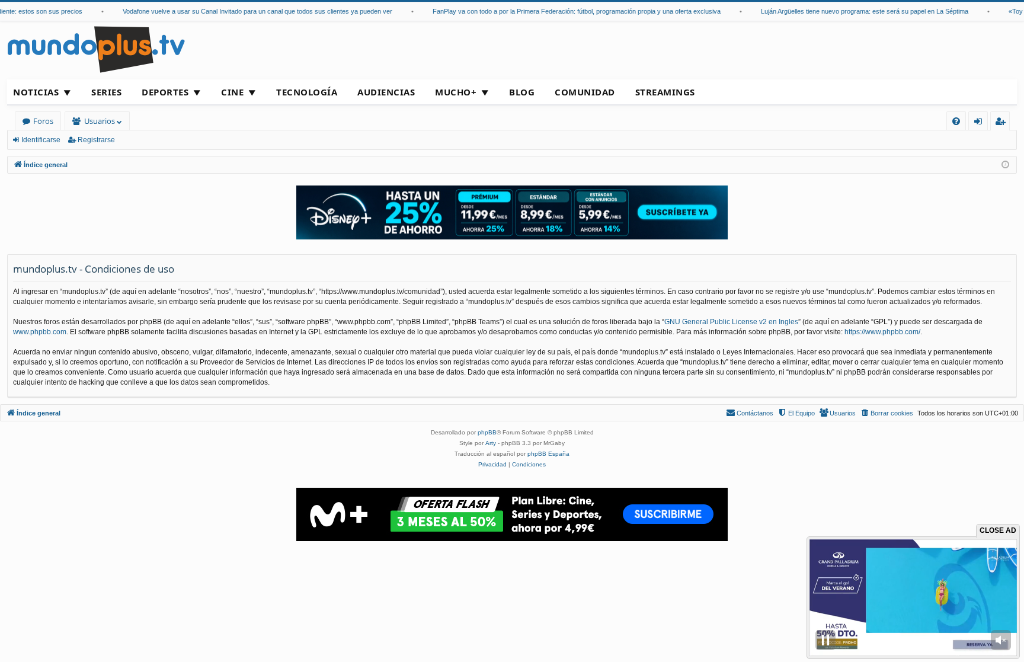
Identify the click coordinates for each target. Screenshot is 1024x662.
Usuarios (99, 121)
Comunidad (585, 92)
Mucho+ (455, 92)
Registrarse (96, 140)
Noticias (36, 92)
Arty (490, 443)
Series (106, 92)
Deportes (165, 92)
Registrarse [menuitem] (1002, 123)
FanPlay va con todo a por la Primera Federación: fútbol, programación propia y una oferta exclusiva (564, 11)
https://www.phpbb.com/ (882, 332)
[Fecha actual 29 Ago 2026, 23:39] (1005, 165)
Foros (43, 121)
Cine (232, 92)
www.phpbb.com (39, 332)
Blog (522, 92)
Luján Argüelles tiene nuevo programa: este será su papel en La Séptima (851, 11)
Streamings (665, 92)
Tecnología (306, 92)
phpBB (487, 432)
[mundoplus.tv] (96, 48)
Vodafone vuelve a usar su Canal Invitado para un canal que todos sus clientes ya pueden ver (244, 11)
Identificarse (40, 140)
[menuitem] (956, 121)
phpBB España (548, 453)
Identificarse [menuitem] (980, 123)
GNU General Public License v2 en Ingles (731, 322)
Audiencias (386, 92)
